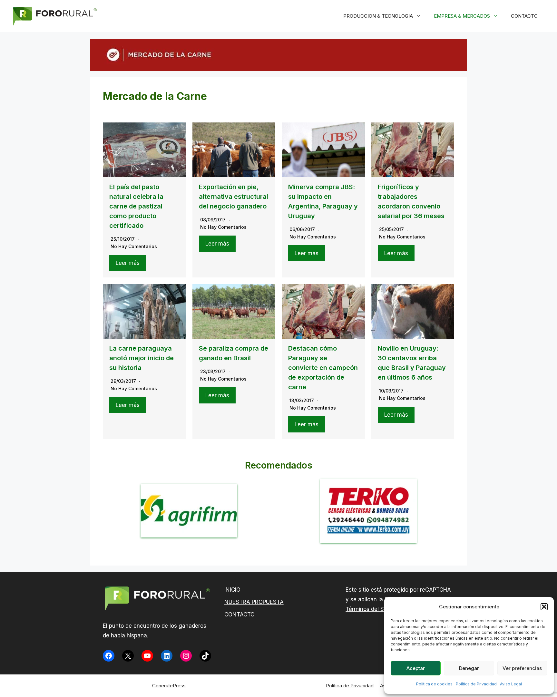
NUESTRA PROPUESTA (254, 602)
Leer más (128, 263)
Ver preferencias (522, 668)
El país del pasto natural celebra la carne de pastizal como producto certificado (136, 206)
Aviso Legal (511, 684)
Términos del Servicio (373, 609)
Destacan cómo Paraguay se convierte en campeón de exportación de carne (323, 367)
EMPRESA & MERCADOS (462, 16)
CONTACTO (524, 16)
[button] (544, 607)
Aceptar (415, 668)
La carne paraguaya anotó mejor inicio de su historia (141, 358)
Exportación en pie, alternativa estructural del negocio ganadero (233, 196)
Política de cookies (434, 684)
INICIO (232, 589)
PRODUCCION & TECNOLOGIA (378, 16)
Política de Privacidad (476, 684)
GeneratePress (169, 685)
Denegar (469, 668)
